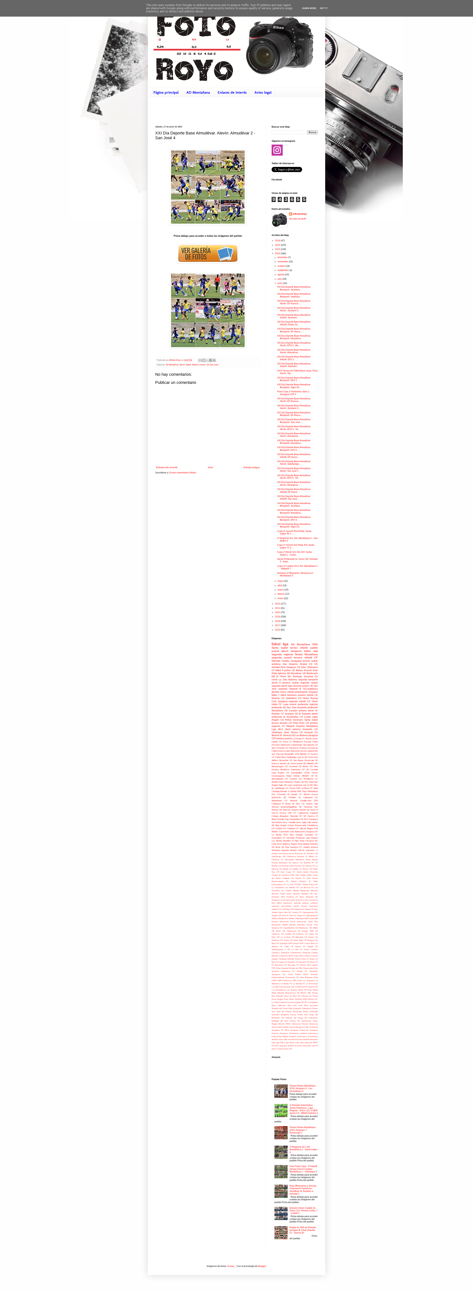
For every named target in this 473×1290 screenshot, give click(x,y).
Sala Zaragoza (294, 1008)
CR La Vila (292, 949)
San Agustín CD (310, 745)
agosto (281, 274)
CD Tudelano (289, 828)
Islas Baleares (306, 977)
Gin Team (288, 974)
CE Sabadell (281, 943)
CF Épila (314, 788)
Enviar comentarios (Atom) (182, 472)
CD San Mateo (296, 760)
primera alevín (306, 710)
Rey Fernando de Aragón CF (287, 794)
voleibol (275, 909)
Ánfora (281, 1049)
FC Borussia (290, 965)
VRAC (288, 1024)
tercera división (279, 723)
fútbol (188, 365)
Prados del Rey (301, 782)
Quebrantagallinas (289, 807)
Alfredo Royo (300, 214)
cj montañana (312, 1036)
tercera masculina (309, 906)
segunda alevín (279, 686)
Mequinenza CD (292, 993)
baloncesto (285, 745)
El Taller (313, 881)
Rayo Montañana (310, 791)
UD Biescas (284, 810)
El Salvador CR (302, 962)
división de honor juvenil (291, 763)
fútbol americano (284, 903)
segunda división (289, 850)
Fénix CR (304, 723)
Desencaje (309, 760)
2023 (278, 253)
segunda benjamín (308, 679)
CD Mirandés (297, 937)
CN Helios (303, 698)
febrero (281, 594)
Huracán (314, 974)
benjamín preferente (307, 707)
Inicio (210, 467)
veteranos (310, 850)
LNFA (274, 980)
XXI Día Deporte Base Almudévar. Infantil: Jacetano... (294, 316)
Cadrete (314, 949)
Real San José (295, 1005)
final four (299, 1039)
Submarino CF (298, 769)
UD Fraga (298, 1018)
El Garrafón (290, 962)
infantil (304, 647)
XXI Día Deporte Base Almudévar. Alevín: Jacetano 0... (294, 309)
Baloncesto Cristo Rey (307, 922)
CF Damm (296, 946)
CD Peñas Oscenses (291, 720)
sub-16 (300, 757)
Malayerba (304, 891)
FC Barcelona (278, 965)
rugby (315, 717)
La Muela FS (286, 984)
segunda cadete (309, 682)
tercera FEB (286, 813)
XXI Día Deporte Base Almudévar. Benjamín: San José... (294, 420)
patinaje (297, 903)
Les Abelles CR (292, 887)
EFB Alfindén (301, 754)
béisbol (285, 1036)
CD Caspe (309, 934)
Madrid (296, 891)
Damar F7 (300, 878)
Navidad (304, 894)
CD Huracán (306, 732)
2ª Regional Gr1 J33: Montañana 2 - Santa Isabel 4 (303, 1150)
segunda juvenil (282, 657)
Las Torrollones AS (299, 987)
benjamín (296, 651)
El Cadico (280, 962)
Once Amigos (277, 999)
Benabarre (276, 925)
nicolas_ (231, 1266)
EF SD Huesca (307, 816)
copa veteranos (311, 900)
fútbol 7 (276, 695)
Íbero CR (288, 1049)
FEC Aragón (312, 965)
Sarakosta (297, 1011)
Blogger (262, 1266)
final (273, 903)
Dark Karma (312, 878)
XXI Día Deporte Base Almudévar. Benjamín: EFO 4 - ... (294, 518)
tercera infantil (303, 657)
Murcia (315, 993)
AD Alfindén (308, 763)
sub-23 (275, 813)
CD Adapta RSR (306, 931)
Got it (324, 8)
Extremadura (277, 884)
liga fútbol (290, 1042)
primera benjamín (302, 729)
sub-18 (301, 850)
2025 (278, 245)
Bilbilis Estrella (289, 925)
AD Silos (314, 785)
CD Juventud (291, 766)
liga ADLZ (281, 1042)
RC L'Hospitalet (311, 1002)
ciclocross (301, 1036)
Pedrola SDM (301, 999)
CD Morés (304, 766)
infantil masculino (310, 1039)
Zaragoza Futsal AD (299, 1030)
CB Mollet (313, 928)
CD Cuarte (305, 717)
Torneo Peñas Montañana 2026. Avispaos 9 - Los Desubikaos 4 (303, 1088)
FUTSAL (298, 884)
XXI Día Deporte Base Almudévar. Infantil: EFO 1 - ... (294, 358)
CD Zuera (283, 742)
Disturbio (294, 816)
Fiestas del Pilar (296, 968)
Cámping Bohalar (286, 959)
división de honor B (309, 810)
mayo (281, 581)
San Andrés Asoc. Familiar (284, 822)
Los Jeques (292, 990)
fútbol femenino (289, 695)
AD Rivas (286, 909)
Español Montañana (307, 726)
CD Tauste (284, 940)
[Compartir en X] (207, 360)
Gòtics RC (313, 884)
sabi (302, 1042)
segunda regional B (289, 689)
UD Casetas (290, 710)
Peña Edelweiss (286, 782)
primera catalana (310, 903)
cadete (314, 647)
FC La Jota (288, 884)
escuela (291, 1039)
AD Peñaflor (289, 797)
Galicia (305, 884)
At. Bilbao (309, 856)
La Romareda (312, 984)
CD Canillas (286, 934)
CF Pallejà (308, 946)
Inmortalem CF (278, 838)
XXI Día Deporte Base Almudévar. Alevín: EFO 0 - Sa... (294, 427)
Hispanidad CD (296, 819)
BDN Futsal (309, 918)
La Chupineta (278, 887)
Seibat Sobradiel (310, 1011)
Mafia (274, 993)
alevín (182, 365)
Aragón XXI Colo (279, 915)
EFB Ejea (289, 835)
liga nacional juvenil (298, 686)
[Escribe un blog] (203, 360)
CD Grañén (277, 828)
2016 (278, 629)
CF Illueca (304, 869)
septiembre (283, 270)
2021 (278, 608)
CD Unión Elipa (296, 940)
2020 (278, 612)
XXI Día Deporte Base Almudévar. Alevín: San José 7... (294, 469)
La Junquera (309, 980)
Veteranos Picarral (300, 1024)
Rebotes (314, 844)
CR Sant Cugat (284, 872)
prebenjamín (301, 692)
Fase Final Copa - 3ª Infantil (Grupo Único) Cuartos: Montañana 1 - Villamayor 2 (303, 1169)
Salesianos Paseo (310, 1008)
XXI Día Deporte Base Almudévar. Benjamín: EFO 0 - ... (294, 448)
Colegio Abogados (280, 816)
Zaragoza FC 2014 (280, 1030)
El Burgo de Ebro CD (293, 804)
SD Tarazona (305, 807)
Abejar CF (309, 909)
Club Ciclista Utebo (303, 875)
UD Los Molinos (300, 735)
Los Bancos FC (307, 887)
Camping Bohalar (279, 791)
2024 (278, 249)
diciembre (283, 257)
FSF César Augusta (280, 968)
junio (280, 283)
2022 (278, 603)
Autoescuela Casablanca (306, 825)
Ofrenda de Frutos (309, 996)
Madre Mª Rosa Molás (308, 990)
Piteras (311, 999)
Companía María (286, 956)
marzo (281, 589)
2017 (278, 625)
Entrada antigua (252, 467)
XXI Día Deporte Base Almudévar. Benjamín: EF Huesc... (294, 330)
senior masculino (304, 1046)
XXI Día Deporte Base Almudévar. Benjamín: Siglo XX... (294, 385)
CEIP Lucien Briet (307, 943)
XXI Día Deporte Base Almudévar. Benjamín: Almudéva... (294, 337)
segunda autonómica (281, 906)
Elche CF (314, 962)
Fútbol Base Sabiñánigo (286, 757)
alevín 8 (276, 682)
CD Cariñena (298, 934)
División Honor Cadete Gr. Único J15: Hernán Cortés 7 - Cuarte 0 (303, 1211)
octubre (282, 266)
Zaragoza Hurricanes (289, 1033)
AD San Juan (289, 707)
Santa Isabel (311, 720)
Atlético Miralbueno (280, 918)
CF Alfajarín (288, 726)
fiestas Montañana (306, 654)
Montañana (277, 710)
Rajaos (294, 844)
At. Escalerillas (290, 717)
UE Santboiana (304, 1021)
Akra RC (287, 912)
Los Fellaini (286, 891)
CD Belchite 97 (307, 863)
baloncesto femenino (295, 900)
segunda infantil (297, 701)
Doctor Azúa (300, 959)
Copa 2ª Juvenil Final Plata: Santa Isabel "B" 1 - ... (294, 532)
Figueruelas (308, 968)
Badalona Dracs (303, 860)
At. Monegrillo (287, 860)
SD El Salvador (303, 713)
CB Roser (276, 931)
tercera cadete (310, 661)
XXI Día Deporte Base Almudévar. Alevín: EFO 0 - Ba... (294, 344)
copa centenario (295, 785)
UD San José (212, 365)
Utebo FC (277, 704)
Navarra (296, 894)
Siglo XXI (283, 785)
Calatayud (285, 953)
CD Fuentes (291, 779)
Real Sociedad (311, 1005)
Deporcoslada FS (280, 881)
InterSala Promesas (296, 838)
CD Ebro (301, 667)
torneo (202, 365)
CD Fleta (293, 723)
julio (280, 279)
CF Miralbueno (296, 742)
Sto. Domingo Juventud (300, 676)
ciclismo (295, 810)
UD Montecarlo (310, 673)
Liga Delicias (312, 838)
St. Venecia (285, 735)
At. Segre (298, 915)
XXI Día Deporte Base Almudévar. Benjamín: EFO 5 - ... (294, 379)
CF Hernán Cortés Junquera (295, 659)
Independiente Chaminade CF (285, 977)
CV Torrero (305, 949)
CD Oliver (312, 701)
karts (274, 1042)
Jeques (309, 804)
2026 (278, 240)
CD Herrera (307, 866)
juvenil (275, 651)
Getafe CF (302, 971)
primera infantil (305, 695)
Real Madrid (303, 844)
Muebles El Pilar (291, 841)
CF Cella (284, 946)
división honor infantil (283, 692)
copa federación (292, 751)
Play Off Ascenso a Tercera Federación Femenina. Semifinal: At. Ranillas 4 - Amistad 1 (303, 1190)
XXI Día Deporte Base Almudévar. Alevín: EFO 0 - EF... (294, 476)
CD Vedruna (291, 800)
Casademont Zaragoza (300, 953)
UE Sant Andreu (288, 1021)
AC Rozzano (309, 853)
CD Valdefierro (289, 698)
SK (316, 897)
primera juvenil (283, 738)
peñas (287, 670)
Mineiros (314, 891)
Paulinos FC (292, 897)
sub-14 (306, 785)
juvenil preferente (299, 704)
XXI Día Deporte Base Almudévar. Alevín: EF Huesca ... (294, 302)
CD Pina (314, 766)
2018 (278, 621)
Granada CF (311, 835)
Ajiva (281, 912)
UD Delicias (287, 1018)
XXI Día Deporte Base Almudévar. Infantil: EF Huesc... (294, 455)
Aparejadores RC (310, 912)
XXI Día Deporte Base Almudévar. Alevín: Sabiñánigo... (294, 462)
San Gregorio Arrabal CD (297, 664)
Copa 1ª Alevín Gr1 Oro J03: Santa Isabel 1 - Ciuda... (294, 553)
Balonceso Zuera (287, 922)
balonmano (313, 1033)
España (299, 835)
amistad (303, 1033)
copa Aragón (278, 773)
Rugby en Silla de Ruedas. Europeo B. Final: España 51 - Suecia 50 (303, 1230)
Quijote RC (299, 1002)
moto (297, 1042)
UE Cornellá (312, 769)
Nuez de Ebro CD (292, 996)
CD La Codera (283, 937)
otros (298, 822)
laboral (307, 794)
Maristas (280, 993)
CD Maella (283, 869)
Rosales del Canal (280, 1008)
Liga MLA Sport (281, 729)
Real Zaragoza (288, 667)
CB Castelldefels (287, 928)
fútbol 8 (195, 365)
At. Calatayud (305, 797)
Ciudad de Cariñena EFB (283, 875)
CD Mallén (293, 869)
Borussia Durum (304, 925)
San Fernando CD (280, 748)
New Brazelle (277, 996)
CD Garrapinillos (294, 773)
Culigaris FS (288, 878)
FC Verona (301, 965)
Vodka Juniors (289, 1027)
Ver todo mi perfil (297, 218)
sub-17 (275, 1049)
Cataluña (314, 813)
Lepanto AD (313, 987)
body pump (276, 1036)
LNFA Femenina (284, 980)
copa (285, 704)
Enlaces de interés (232, 92)
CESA (307, 773)
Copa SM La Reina (302, 956)
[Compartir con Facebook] (210, 360)
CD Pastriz (309, 937)
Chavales (314, 872)
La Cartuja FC (298, 738)
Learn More (309, 8)
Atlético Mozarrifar (280, 760)
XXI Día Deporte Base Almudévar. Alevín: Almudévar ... (294, 351)
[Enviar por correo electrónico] (200, 360)
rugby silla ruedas (310, 822)
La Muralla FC (299, 984)
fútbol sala (311, 651)
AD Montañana (198, 92)
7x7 (280, 909)
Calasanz (276, 953)
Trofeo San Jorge (305, 1015)
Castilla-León (306, 800)
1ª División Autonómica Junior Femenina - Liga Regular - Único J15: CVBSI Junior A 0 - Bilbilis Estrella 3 (304, 1109)
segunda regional (282, 654)
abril (280, 585)
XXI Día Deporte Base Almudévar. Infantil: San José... (294, 497)
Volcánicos (294, 748)
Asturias (300, 856)
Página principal (166, 92)
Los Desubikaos (279, 990)
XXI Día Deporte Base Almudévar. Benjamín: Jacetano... (294, 288)
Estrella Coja (283, 819)
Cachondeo (284, 831)
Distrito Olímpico (299, 881)
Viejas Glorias (293, 776)
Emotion (275, 769)
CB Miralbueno (301, 928)
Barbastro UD (285, 863)
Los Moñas (277, 841)
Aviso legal (263, 92)
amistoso (276, 664)
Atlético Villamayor (296, 918)
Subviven (276, 1015)
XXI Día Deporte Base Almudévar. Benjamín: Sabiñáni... (294, 295)
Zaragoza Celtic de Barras (307, 1027)
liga (285, 644)
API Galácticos (289, 856)
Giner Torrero (291, 732)
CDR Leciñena (302, 788)
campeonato (296, 745)
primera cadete (290, 682)
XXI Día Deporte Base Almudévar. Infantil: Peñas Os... (294, 323)
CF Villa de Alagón (304, 828)
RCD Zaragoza (311, 819)
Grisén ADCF (301, 974)
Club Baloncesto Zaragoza (302, 831)
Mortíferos (285, 769)
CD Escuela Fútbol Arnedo (289, 866)
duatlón (306, 847)
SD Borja (276, 847)
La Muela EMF (295, 791)
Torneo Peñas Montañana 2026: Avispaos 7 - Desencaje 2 (303, 1130)
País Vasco (289, 999)
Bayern (295, 863)
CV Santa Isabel (300, 872)
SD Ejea (285, 847)
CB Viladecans (289, 931)
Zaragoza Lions (278, 900)
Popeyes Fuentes (286, 1002)
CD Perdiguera (306, 779)
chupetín (293, 1036)
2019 (278, 616)
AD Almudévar (172, 365)
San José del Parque (282, 1011)
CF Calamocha (300, 813)
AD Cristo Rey (311, 757)
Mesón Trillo (306, 993)
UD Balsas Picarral (302, 670)
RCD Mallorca (283, 844)
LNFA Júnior (297, 980)
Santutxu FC (296, 847)
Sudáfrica (285, 1015)
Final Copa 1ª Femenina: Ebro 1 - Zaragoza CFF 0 (294, 392)
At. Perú (290, 915)
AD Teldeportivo (297, 909)
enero (281, 598)
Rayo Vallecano (279, 1005)
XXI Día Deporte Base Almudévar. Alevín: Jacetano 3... (294, 407)
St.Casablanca (310, 689)
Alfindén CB (308, 776)
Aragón (275, 720)
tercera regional (307, 751)
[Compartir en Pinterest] (214, 360)
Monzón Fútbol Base (281, 894)
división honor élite (279, 1039)
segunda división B (288, 1046)
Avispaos (313, 692)
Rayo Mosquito (307, 897)
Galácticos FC (288, 971)
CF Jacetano (287, 713)
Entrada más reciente (167, 467)
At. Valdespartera (310, 915)
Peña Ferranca (307, 841)
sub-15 (315, 1046)
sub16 (296, 906)
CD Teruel (290, 788)
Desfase (303, 748)
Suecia (293, 1015)
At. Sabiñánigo (278, 788)
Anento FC (297, 912)
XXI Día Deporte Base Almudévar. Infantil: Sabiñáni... (294, 365)
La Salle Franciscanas (281, 987)
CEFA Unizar (293, 943)
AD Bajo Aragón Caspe (283, 825)
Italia (316, 977)
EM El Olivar (279, 676)
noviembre (283, 261)
